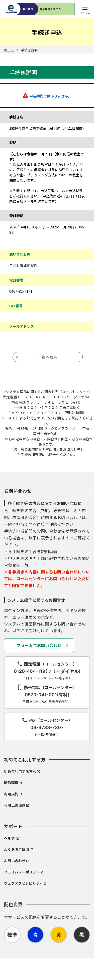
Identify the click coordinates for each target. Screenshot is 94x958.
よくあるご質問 (16, 849)
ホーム (9, 50)
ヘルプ (9, 838)
